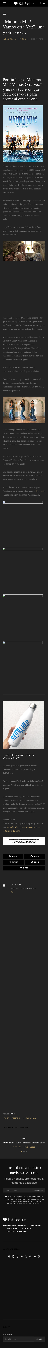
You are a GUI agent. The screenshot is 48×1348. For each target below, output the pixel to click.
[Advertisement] (24, 289)
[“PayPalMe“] (24, 840)
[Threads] (39, 1256)
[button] (44, 3)
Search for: (8, 1334)
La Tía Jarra (8, 39)
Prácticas (36, 1225)
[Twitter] (26, 1256)
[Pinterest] (22, 1256)
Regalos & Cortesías (17, 1232)
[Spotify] (30, 1256)
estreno (16, 1118)
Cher (7, 1118)
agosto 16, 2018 (21, 39)
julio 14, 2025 (29, 1147)
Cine (4, 14)
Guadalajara (30, 1118)
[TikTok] (17, 1256)
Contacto (27, 1228)
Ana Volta (17, 1147)
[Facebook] (9, 1256)
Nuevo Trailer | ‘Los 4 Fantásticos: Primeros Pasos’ (24, 1142)
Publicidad (12, 1228)
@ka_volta (40, 491)
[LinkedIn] (35, 1256)
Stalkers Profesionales (14, 1225)
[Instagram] (13, 1256)
